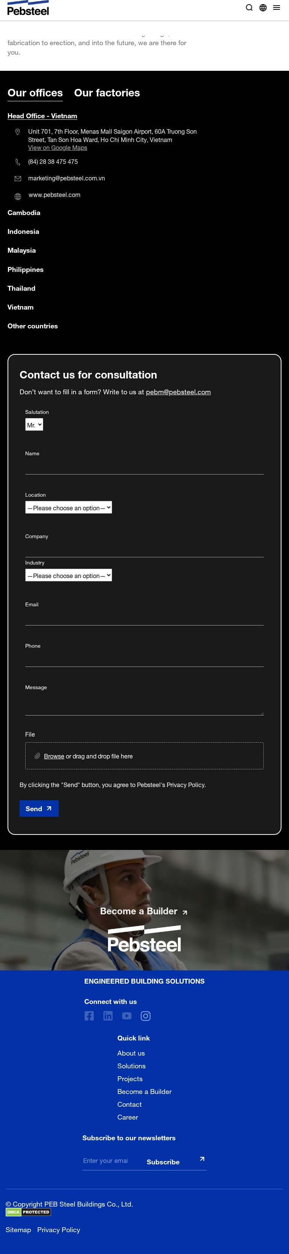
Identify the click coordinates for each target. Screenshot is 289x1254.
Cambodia (24, 212)
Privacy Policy (58, 1228)
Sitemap (18, 1228)
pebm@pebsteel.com (178, 390)
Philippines (26, 268)
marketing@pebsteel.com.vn (66, 177)
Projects (130, 1077)
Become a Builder (144, 1090)
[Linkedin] (108, 1016)
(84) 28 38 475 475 (53, 160)
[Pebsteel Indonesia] (144, 938)
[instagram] (146, 1016)
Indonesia (23, 230)
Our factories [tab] (107, 91)
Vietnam (20, 306)
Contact (129, 1103)
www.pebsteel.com (55, 194)
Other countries (33, 325)
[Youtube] (127, 1015)
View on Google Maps (57, 147)
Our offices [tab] (35, 91)
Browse (54, 756)
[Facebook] (89, 1016)
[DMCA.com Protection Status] (28, 1212)
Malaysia (22, 249)
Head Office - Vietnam (42, 115)
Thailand (21, 287)
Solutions (131, 1064)
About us (131, 1052)
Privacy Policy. (186, 784)
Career (127, 1116)
